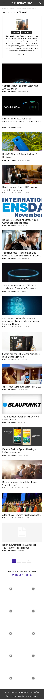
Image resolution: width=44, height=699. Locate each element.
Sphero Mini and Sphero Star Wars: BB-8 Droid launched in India (21, 355)
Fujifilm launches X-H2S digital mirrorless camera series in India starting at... (21, 121)
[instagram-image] (10, 588)
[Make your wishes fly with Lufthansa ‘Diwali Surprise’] (22, 469)
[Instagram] (19, 54)
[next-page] (29, 561)
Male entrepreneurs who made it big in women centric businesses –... (20, 221)
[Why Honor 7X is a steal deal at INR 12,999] (22, 374)
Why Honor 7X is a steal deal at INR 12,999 (21, 386)
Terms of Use (35, 692)
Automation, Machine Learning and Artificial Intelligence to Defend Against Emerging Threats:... (21, 321)
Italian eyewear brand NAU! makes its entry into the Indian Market (20, 546)
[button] (4, 3)
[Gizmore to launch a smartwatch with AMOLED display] (22, 73)
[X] (24, 54)
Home (4, 9)
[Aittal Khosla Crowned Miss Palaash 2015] (22, 502)
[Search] (40, 3)
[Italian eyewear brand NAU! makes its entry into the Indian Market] (22, 532)
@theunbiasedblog (22, 575)
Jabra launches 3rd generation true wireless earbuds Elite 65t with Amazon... (21, 254)
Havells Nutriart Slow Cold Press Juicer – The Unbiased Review (21, 188)
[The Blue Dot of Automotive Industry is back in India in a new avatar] (22, 403)
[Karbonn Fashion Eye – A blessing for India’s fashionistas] (22, 436)
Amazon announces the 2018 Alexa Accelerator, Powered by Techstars (19, 287)
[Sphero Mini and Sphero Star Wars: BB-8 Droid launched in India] (22, 341)
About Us (14, 692)
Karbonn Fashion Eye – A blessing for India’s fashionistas (19, 451)
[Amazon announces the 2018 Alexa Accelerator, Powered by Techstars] (22, 272)
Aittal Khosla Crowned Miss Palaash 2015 (21, 514)
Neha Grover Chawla (9, 91)
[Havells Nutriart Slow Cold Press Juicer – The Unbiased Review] (22, 174)
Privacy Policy (23, 692)
